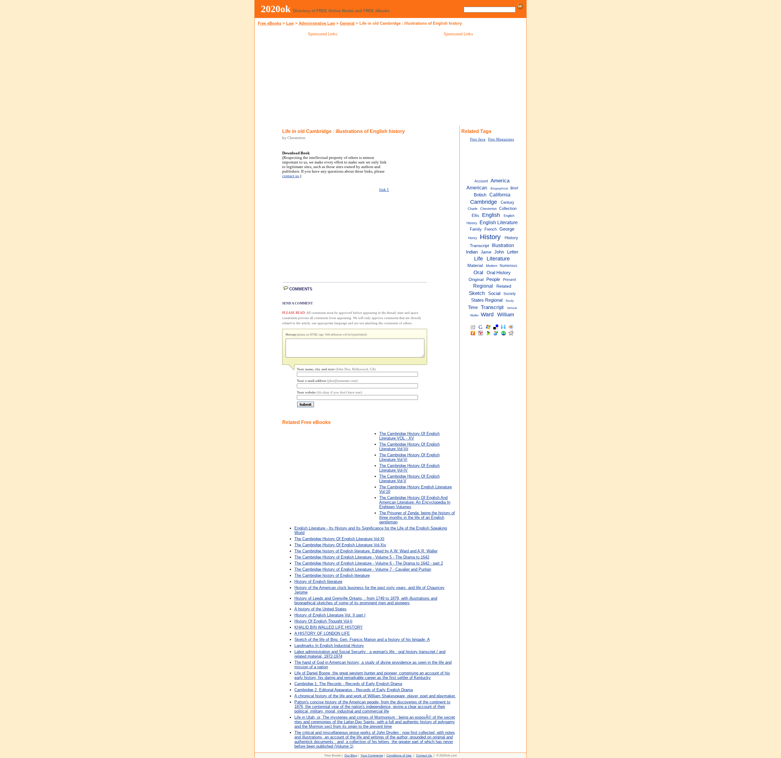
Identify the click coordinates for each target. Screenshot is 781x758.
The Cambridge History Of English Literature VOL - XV (409, 435)
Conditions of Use (399, 755)
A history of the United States (320, 609)
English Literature (499, 222)
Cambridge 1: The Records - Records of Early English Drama (348, 683)
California (499, 194)
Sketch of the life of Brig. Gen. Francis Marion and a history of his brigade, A (362, 639)
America (500, 181)
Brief (514, 188)
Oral (478, 272)
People (493, 279)
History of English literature (318, 581)
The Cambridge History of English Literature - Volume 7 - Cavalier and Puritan (362, 569)
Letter (512, 252)
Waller (474, 315)
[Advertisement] (323, 82)
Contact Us (424, 755)
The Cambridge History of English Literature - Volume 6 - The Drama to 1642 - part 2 (368, 563)
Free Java (477, 139)
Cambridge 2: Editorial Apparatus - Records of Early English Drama (353, 690)
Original (476, 279)
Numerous (508, 266)
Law (290, 23)
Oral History (499, 272)
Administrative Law (317, 23)
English (491, 215)
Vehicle (512, 308)
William (505, 314)
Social (494, 293)
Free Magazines (501, 139)
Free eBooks (269, 23)
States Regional (486, 300)
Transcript (492, 307)
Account (481, 181)
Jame (486, 252)
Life (478, 259)
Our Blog (350, 755)
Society (509, 294)
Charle (472, 208)
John (499, 252)
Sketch (477, 293)
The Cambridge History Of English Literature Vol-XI (339, 539)
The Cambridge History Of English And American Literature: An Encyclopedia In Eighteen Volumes (414, 502)
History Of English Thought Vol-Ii (323, 621)
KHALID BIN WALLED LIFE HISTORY (328, 627)
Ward (487, 314)
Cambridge (483, 202)
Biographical (499, 188)
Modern (491, 266)
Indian (472, 252)
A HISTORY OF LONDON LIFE (322, 633)
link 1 (384, 190)
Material (475, 265)
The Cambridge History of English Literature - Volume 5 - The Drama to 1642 (361, 557)
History (490, 237)
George (506, 229)
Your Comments (372, 755)
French (490, 229)
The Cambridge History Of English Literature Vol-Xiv (340, 545)
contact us (290, 176)
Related (503, 286)
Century (507, 202)
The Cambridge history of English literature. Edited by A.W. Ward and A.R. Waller (365, 551)
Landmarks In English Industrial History (329, 645)
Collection (507, 208)
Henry (472, 238)
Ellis (475, 215)
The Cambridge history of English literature (332, 575)
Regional (483, 286)
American (476, 187)
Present (509, 280)
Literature (498, 259)
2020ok (276, 8)
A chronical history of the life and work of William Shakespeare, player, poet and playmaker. (375, 696)
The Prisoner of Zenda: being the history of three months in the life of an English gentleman (417, 517)
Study (510, 300)
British (480, 194)
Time (473, 307)
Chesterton (488, 208)
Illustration (503, 245)
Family (476, 229)
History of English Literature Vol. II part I (329, 615)
